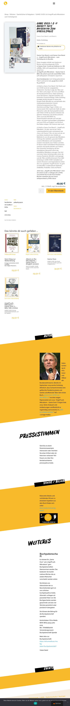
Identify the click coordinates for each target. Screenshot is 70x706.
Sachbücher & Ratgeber (25, 14)
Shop (6, 14)
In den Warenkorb (55, 191)
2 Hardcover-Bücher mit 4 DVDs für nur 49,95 (50, 47)
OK (35, 703)
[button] (27, 30)
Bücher (12, 14)
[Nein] (68, 702)
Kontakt (62, 696)
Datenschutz (51, 697)
